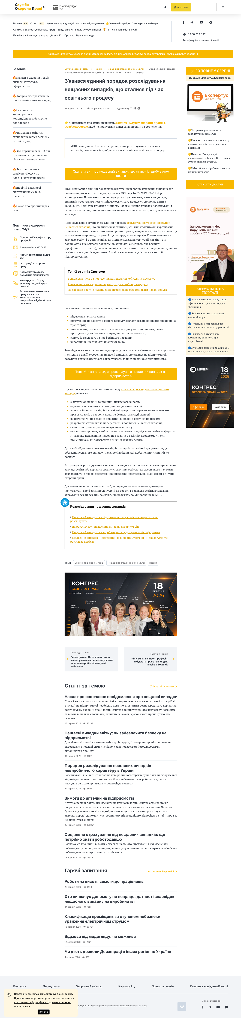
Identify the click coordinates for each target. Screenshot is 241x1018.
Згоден (43, 1011)
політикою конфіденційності (31, 1002)
